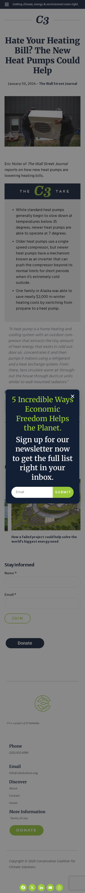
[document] (42, 446)
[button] (72, 396)
